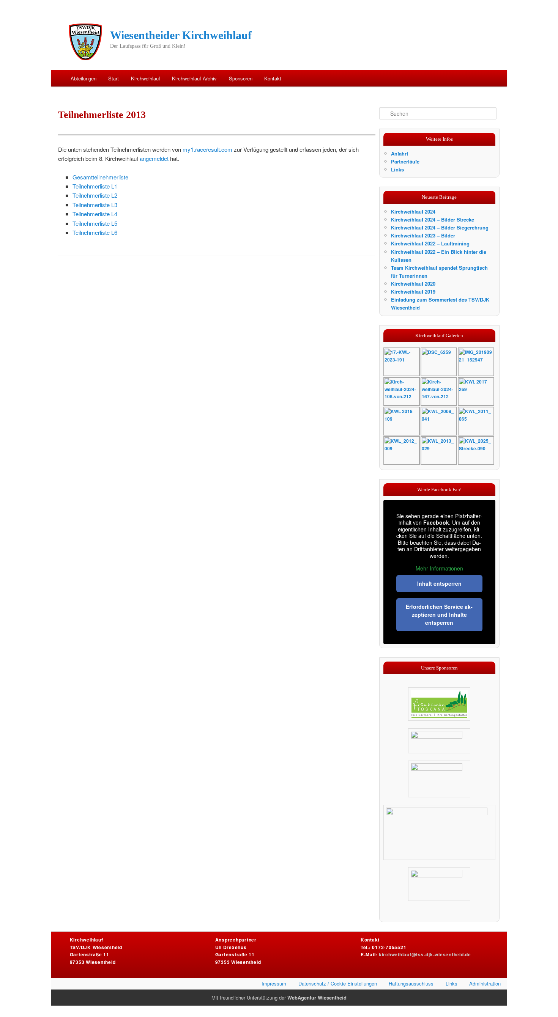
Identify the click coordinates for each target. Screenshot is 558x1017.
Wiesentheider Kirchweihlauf (181, 35)
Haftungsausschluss (411, 983)
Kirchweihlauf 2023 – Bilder (423, 235)
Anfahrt (399, 153)
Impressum (274, 983)
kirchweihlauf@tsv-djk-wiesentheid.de (425, 954)
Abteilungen (83, 78)
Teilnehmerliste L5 (95, 223)
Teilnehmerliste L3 (95, 205)
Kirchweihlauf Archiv (194, 78)
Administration (485, 983)
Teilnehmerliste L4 (95, 214)
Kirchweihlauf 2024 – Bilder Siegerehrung (440, 227)
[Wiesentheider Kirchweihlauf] (85, 42)
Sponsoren (240, 78)
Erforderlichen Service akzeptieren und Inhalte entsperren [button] (439, 614)
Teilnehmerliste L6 (95, 232)
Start (113, 78)
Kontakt (272, 78)
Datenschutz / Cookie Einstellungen (337, 983)
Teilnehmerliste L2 (95, 195)
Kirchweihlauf (145, 78)
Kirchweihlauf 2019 (413, 291)
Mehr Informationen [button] (439, 568)
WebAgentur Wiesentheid (317, 997)
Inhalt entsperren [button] (439, 583)
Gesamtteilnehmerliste (100, 177)
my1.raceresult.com (207, 149)
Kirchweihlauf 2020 (413, 283)
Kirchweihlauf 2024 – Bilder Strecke (432, 219)
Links (397, 169)
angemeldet (154, 158)
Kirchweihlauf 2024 (413, 211)
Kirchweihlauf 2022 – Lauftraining (430, 243)
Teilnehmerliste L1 (95, 186)
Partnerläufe (405, 161)
